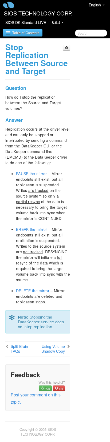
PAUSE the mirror (31, 173)
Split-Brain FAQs (19, 348)
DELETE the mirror (32, 290)
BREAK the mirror (31, 229)
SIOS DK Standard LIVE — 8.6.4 (33, 22)
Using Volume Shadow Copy (53, 348)
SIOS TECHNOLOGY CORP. (38, 13)
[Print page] (66, 48)
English (95, 4)
